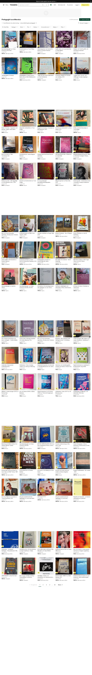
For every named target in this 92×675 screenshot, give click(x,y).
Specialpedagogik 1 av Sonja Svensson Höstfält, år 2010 (26, 287)
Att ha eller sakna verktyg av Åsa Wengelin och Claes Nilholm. (45, 550)
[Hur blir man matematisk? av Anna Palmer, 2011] (63, 118)
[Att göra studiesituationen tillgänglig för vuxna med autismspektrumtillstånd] (63, 487)
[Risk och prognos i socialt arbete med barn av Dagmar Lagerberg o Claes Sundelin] (81, 539)
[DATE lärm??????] (46, 487)
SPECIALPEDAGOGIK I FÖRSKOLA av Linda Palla (63, 155)
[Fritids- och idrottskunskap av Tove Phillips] (81, 118)
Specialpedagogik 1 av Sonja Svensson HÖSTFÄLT (8, 49)
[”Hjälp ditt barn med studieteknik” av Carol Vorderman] (46, 65)
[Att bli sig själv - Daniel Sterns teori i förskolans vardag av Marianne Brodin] (81, 171)
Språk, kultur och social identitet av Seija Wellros (63, 49)
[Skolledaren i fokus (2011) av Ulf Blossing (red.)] (63, 381)
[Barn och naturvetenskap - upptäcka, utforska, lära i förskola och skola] (46, 328)
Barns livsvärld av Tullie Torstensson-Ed (7, 155)
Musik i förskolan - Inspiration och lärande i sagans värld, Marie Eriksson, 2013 (10, 128)
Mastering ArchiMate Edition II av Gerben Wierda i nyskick (9, 444)
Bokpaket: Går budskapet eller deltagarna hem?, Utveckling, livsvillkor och (62, 339)
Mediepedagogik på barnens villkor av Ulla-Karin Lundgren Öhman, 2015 (81, 155)
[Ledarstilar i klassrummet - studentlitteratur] (10, 355)
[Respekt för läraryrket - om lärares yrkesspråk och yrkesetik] (81, 487)
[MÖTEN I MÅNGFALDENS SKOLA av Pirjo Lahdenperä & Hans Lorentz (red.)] (46, 434)
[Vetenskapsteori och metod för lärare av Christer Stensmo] (46, 39)
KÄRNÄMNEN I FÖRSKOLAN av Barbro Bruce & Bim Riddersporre (27, 76)
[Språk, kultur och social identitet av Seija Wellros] (63, 39)
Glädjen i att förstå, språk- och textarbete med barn (80, 49)
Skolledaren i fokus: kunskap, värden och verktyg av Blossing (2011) (27, 365)
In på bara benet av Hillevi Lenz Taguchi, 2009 (27, 234)
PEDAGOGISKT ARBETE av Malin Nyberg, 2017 (63, 576)
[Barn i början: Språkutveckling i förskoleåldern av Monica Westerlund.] (28, 566)
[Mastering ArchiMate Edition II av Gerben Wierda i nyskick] (10, 434)
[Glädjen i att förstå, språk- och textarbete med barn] (81, 39)
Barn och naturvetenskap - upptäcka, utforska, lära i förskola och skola (46, 339)
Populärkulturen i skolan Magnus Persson (27, 155)
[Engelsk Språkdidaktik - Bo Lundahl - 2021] (81, 460)
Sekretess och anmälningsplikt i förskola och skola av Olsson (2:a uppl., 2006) (63, 365)
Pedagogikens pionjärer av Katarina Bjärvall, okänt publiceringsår (44, 260)
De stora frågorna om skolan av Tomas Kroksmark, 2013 (9, 497)
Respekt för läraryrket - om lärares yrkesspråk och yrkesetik (81, 497)
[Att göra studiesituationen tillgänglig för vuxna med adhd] (28, 487)
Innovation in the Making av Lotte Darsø (46, 471)
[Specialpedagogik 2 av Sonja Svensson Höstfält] (28, 434)
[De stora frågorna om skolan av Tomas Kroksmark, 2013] (10, 487)
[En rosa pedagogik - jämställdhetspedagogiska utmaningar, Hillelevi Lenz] (46, 171)
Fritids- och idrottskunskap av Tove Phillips (80, 128)
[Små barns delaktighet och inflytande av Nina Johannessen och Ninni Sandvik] (63, 276)
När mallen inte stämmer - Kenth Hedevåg (63, 260)
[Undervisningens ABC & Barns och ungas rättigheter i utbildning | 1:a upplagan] (81, 328)
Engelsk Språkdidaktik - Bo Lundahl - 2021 (81, 471)
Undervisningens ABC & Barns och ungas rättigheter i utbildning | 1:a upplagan (81, 339)
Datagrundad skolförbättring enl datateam (45, 155)
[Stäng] (90, 1)
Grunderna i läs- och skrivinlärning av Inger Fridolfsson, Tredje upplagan (28, 550)
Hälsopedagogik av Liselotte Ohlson (8, 287)
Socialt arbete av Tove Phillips (27, 49)
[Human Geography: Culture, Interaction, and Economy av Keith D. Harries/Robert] (81, 434)
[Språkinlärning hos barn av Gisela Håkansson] (63, 539)
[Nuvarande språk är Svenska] (51, 5)
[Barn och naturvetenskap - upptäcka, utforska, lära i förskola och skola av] (10, 223)
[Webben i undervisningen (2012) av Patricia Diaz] (10, 381)
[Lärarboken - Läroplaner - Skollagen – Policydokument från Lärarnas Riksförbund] (10, 539)
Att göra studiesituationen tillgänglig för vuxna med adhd (27, 497)
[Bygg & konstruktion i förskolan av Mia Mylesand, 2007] (46, 118)
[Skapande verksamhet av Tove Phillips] (28, 118)
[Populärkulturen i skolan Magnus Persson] (28, 144)
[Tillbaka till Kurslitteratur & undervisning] (2, 23)
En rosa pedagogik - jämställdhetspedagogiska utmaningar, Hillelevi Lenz (44, 181)
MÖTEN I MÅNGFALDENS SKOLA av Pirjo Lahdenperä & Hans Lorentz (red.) (46, 444)
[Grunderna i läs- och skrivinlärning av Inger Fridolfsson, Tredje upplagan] (28, 539)
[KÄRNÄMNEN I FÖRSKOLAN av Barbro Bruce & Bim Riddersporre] (28, 65)
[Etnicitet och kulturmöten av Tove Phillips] (28, 171)
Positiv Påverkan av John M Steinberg (80, 234)
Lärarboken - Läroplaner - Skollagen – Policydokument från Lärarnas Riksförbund (9, 550)
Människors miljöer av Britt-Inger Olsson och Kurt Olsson (81, 260)
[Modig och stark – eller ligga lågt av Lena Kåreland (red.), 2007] (10, 171)
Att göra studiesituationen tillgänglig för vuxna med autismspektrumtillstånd (61, 497)
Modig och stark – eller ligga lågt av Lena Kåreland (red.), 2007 (9, 181)
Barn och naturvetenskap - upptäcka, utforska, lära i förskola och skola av (10, 234)
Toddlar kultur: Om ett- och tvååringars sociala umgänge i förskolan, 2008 (80, 76)
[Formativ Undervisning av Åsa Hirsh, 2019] (63, 434)
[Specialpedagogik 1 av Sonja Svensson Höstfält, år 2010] (28, 276)
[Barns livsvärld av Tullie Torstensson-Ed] (10, 144)
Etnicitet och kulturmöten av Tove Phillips (28, 181)
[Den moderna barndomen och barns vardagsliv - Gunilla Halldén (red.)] (10, 328)
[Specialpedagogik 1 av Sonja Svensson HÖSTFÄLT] (10, 39)
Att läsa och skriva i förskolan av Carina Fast (81, 287)
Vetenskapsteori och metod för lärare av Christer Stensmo (45, 49)
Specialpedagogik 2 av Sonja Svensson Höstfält (26, 444)
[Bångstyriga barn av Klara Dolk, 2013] (63, 171)
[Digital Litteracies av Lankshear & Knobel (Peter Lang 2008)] (81, 355)
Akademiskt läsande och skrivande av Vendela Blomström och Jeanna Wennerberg (46, 365)
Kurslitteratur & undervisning (11, 23)
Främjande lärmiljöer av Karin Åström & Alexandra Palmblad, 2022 (28, 260)
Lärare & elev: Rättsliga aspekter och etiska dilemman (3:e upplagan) (27, 339)
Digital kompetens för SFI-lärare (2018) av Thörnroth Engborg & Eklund (45, 392)
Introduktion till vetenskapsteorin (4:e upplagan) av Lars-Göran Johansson (45, 287)
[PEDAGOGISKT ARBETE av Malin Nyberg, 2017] (63, 566)
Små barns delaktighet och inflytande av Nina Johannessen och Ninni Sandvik (63, 287)
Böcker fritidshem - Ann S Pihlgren (63, 233)
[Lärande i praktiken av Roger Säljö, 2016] (46, 223)
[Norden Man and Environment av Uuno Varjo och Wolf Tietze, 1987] (10, 460)
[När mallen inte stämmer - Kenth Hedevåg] (63, 250)
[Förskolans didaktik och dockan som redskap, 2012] (63, 65)
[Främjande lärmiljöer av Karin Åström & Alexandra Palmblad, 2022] (28, 250)
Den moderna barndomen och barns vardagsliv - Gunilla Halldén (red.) (9, 339)
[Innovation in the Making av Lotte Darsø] (46, 460)
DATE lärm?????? (42, 496)
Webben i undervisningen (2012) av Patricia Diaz (10, 392)
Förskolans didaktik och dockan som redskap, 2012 (62, 76)
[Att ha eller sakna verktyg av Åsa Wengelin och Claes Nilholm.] (46, 539)
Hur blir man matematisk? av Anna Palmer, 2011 (63, 128)
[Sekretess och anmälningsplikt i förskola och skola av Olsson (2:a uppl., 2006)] (63, 355)
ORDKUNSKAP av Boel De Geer (9, 575)
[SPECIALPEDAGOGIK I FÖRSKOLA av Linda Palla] (63, 144)
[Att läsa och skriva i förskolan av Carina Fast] (81, 276)
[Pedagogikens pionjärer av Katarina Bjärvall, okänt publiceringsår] (46, 250)
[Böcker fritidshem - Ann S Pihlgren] (63, 223)
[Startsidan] (13, 5)
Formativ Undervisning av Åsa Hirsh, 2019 (62, 444)
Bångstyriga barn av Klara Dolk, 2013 (62, 181)
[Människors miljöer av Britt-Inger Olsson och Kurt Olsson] (81, 250)
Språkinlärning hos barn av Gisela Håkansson (63, 550)
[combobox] (31, 5)
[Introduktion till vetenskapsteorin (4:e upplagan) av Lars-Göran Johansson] (46, 276)
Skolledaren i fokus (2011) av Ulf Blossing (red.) (63, 392)
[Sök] (42, 5)
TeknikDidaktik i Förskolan (8, 75)
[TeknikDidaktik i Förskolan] (10, 65)
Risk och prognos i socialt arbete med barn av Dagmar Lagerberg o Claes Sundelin (81, 550)
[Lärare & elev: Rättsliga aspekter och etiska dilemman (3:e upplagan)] (28, 328)
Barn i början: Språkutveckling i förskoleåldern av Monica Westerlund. (27, 576)
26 (54, 584)
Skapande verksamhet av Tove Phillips (27, 128)
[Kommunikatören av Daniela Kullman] (28, 460)
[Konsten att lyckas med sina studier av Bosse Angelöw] (63, 460)
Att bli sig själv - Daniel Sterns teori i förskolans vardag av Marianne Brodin (81, 181)
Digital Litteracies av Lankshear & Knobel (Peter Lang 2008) (81, 365)
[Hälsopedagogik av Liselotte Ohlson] (10, 276)
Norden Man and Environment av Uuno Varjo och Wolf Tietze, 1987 (10, 471)
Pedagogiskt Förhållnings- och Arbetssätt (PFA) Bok (80, 392)
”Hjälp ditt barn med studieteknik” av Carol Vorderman (46, 76)
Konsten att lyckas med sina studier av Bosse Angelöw (62, 471)
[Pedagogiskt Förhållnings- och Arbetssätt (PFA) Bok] (81, 381)
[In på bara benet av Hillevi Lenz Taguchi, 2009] (28, 223)
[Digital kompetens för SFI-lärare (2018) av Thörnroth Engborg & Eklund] (46, 381)
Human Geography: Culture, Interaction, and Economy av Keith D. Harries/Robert (81, 444)
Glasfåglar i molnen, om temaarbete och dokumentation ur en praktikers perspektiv (46, 576)
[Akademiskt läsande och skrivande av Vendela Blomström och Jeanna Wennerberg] (46, 355)
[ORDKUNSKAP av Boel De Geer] (10, 566)
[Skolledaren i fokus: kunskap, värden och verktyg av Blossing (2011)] (28, 355)
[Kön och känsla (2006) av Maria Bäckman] (28, 381)
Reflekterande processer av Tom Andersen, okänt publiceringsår (81, 576)
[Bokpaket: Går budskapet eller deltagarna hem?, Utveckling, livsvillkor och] (63, 328)
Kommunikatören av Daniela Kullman (26, 471)
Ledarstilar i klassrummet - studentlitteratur (8, 365)
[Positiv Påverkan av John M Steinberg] (81, 223)
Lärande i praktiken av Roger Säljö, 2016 (46, 234)
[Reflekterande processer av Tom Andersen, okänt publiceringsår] (81, 566)
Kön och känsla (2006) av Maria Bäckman (27, 392)
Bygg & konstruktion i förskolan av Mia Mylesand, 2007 (46, 128)
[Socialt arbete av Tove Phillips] (28, 39)
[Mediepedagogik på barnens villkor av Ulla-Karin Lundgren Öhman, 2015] (81, 144)
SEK (55, 5)
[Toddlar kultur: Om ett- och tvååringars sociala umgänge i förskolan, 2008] (81, 65)
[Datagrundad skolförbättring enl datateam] (46, 144)
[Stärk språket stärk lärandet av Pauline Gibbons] (10, 250)
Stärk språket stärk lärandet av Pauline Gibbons (9, 260)
